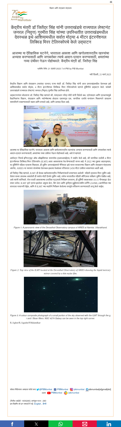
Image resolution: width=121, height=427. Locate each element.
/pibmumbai (78, 389)
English (38, 403)
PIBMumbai (62, 389)
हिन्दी (44, 403)
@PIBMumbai (45, 389)
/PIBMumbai (56, 392)
